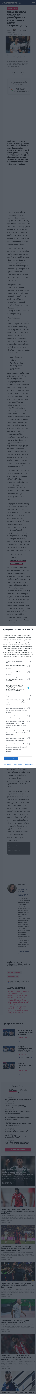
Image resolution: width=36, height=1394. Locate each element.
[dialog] (18, 697)
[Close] (32, 629)
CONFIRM (10, 758)
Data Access (18, 764)
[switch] (28, 666)
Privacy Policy (28, 764)
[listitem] (18, 662)
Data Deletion (8, 764)
